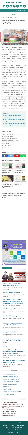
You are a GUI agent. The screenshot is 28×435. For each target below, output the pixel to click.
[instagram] (14, 6)
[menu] (2, 10)
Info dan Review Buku (10, 384)
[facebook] (3, 6)
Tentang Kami (14, 422)
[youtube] (10, 6)
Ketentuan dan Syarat (16, 427)
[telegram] (24, 6)
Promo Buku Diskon (9, 394)
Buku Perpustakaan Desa (10, 376)
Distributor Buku (14, 3)
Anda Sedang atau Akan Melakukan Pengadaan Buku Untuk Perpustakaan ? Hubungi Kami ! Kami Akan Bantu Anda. (13, 301)
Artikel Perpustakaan (9, 374)
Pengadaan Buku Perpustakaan (12, 391)
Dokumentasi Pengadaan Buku (11, 379)
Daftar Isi (14, 425)
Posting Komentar (6, 25)
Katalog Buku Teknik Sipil (9, 332)
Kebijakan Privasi (6, 425)
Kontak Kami (6, 422)
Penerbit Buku (7, 389)
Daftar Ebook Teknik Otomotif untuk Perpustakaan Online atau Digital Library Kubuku (13, 340)
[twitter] (7, 6)
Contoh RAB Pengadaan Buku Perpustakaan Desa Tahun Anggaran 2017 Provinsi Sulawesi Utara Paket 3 (14, 351)
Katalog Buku (7, 386)
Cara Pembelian (20, 425)
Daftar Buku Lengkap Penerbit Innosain (13, 309)
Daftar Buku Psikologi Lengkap (11, 316)
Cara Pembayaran (10, 429)
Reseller (8, 427)
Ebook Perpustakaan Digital (11, 381)
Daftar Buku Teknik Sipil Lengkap (11, 292)
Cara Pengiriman (19, 429)
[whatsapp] (20, 6)
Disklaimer (21, 422)
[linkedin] (17, 6)
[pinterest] (17, 155)
